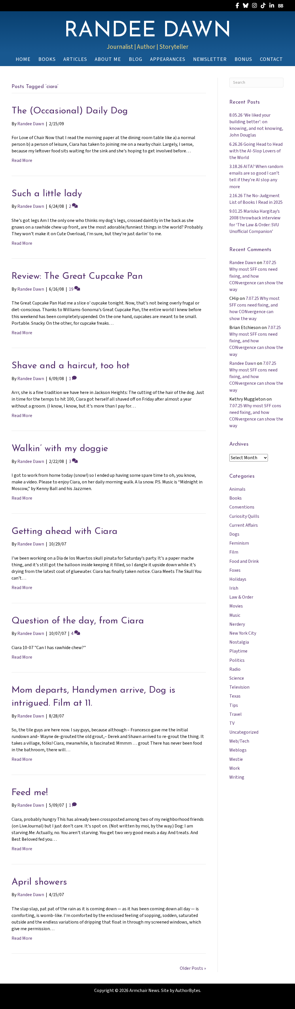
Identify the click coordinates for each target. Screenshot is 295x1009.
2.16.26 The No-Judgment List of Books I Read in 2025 (256, 199)
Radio (235, 669)
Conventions (241, 507)
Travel (235, 714)
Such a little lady (47, 194)
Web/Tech (239, 741)
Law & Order (241, 597)
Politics (237, 660)
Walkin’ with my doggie (60, 448)
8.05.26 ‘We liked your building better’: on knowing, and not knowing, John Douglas (256, 125)
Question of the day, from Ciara (78, 621)
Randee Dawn (242, 262)
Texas (235, 696)
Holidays (237, 579)
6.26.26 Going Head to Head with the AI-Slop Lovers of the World (256, 151)
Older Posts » (193, 968)
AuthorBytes (187, 990)
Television (239, 687)
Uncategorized (243, 732)
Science (236, 678)
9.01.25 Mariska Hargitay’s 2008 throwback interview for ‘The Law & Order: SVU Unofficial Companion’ (255, 221)
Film (233, 552)
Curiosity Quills (244, 516)
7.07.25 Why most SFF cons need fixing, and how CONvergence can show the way (256, 276)
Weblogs (238, 750)
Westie (236, 759)
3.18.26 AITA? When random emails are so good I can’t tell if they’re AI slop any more (256, 176)
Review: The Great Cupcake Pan (77, 276)
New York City (242, 633)
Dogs (234, 534)
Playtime (238, 651)
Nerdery (237, 624)
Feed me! (30, 792)
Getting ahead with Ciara (65, 531)
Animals (237, 489)
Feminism (239, 543)
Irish (233, 588)
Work (234, 768)
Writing (236, 777)
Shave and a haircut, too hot (71, 366)
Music (234, 615)
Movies (236, 606)
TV (232, 723)
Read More (22, 160)
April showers (39, 882)
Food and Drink (244, 561)
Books (235, 498)
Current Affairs (243, 525)
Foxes (235, 570)
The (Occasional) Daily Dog (70, 111)
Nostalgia (239, 642)
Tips (233, 705)
